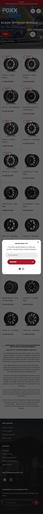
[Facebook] (20, 269)
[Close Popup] (38, 242)
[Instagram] (23, 269)
